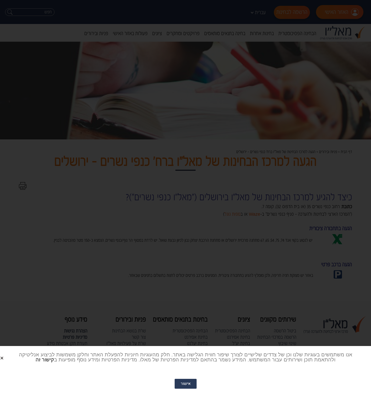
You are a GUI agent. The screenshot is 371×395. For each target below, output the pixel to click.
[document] (185, 197)
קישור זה (45, 359)
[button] (8, 354)
